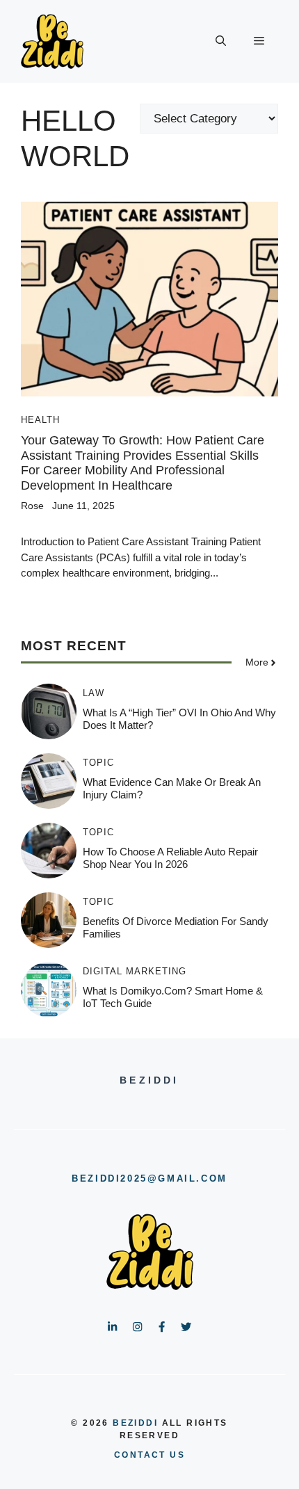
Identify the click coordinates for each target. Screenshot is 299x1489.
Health (40, 419)
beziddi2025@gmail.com (149, 1178)
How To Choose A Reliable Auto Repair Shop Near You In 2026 (170, 858)
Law (93, 693)
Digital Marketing (134, 971)
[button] (221, 42)
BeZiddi (135, 1423)
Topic (98, 762)
